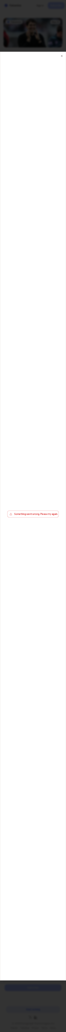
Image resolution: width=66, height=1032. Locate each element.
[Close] (61, 55)
